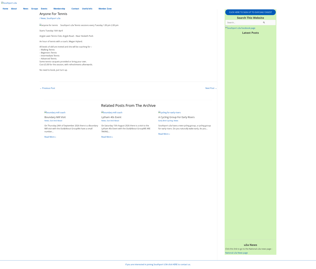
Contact (75, 9)
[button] (16, 9)
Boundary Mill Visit (55, 117)
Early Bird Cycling (165, 120)
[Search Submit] (264, 22)
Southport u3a (53, 18)
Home (5, 9)
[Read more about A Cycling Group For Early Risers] (169, 112)
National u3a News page (236, 252)
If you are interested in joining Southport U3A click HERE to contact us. (158, 264)
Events (44, 9)
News (25, 9)
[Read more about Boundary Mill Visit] (54, 112)
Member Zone (105, 9)
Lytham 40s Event (111, 117)
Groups (34, 9)
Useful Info (87, 9)
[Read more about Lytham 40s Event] (111, 112)
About (14, 9)
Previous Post (47, 88)
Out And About (56, 120)
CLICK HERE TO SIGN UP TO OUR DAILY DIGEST (250, 12)
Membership (59, 9)
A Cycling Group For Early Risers (176, 117)
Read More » (50, 136)
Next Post (211, 88)
